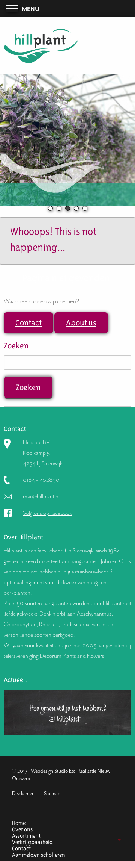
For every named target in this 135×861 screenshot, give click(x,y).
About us (81, 323)
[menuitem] (64, 823)
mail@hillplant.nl (41, 496)
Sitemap (52, 793)
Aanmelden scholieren (38, 855)
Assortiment (26, 836)
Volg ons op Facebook (47, 513)
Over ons (22, 829)
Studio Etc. (65, 771)
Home (19, 823)
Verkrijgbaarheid (32, 842)
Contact (28, 323)
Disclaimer (22, 793)
